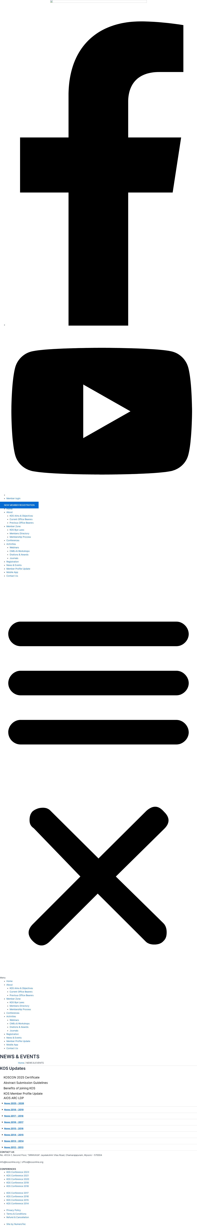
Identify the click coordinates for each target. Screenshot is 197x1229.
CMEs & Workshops (19, 551)
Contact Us (12, 575)
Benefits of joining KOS (19, 1088)
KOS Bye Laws (17, 529)
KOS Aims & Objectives (21, 515)
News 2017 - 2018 (13, 1116)
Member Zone (13, 526)
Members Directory (19, 533)
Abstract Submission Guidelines (26, 1082)
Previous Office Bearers (22, 522)
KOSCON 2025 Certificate (22, 1077)
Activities (11, 544)
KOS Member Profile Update (23, 1093)
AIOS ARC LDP (14, 1098)
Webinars (14, 547)
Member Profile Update (18, 568)
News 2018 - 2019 (14, 1109)
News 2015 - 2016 (13, 1128)
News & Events (14, 565)
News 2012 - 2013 (13, 1147)
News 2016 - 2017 (13, 1122)
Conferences (12, 540)
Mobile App (12, 572)
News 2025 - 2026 (14, 1103)
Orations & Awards (19, 554)
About (9, 512)
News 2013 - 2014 (14, 1141)
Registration (12, 561)
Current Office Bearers (21, 519)
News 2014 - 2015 (13, 1134)
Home (9, 508)
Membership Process (20, 537)
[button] (98, 780)
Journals (14, 558)
